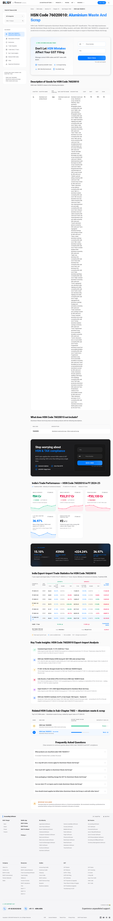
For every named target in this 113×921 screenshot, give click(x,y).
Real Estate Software (69, 840)
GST (72, 2)
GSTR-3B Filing (67, 875)
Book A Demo (92, 58)
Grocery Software (68, 826)
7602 (53, 97)
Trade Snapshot (12, 46)
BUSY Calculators (25, 883)
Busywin (41, 883)
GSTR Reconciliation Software (95, 837)
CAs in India (42, 875)
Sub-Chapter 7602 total (37, 629)
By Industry (42, 820)
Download (23, 867)
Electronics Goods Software (46, 840)
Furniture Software (44, 848)
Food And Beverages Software (47, 842)
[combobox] (15, 21)
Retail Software (68, 842)
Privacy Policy (71, 917)
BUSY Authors (42, 878)
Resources (24, 863)
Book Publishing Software (46, 829)
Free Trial (101, 2)
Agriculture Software (44, 824)
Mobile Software (68, 829)
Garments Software (44, 850)
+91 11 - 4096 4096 (35, 909)
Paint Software (67, 832)
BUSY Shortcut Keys (44, 880)
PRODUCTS (58, 2)
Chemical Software (44, 832)
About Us (5, 867)
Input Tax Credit (92, 878)
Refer (4, 880)
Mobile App (24, 820)
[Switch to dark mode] (108, 2)
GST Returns (67, 870)
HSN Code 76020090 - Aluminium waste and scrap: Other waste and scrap (13, 79)
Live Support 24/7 (9, 904)
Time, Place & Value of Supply (71, 883)
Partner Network (7, 878)
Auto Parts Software (44, 826)
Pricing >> (23, 835)
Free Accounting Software (27, 872)
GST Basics (66, 867)
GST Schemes (67, 878)
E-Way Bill (90, 875)
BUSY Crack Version (82, 917)
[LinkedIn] (100, 917)
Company (5, 863)
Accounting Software (10, 816)
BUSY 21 (23, 894)
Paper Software (68, 834)
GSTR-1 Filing (67, 872)
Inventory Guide (43, 870)
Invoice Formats (25, 880)
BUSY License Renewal (27, 870)
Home (32, 9)
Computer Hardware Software (47, 834)
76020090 (36, 431)
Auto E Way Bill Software (94, 832)
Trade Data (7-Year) (13, 49)
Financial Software (93, 829)
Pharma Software (68, 837)
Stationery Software (69, 845)
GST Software (91, 826)
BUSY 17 (23, 888)
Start (5, 824)
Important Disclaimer (14, 64)
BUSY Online (24, 823)
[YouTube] (103, 917)
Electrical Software (44, 837)
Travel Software (68, 848)
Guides (41, 863)
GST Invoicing (91, 870)
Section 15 (48, 9)
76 (33, 97)
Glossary (41, 872)
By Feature (91, 820)
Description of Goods (14, 38)
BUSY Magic (6, 820)
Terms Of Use (63, 917)
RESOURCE (80, 2)
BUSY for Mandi (25, 829)
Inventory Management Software (96, 842)
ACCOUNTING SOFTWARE (46, 2)
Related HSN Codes (13, 57)
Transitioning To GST (69, 888)
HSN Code (90, 880)
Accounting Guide (43, 867)
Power (5, 829)
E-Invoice (90, 872)
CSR (45, 917)
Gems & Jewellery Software (71, 824)
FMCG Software (43, 845)
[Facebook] (106, 917)
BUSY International (7, 875)
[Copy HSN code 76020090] (41, 431)
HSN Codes (39, 9)
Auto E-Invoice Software (94, 834)
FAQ (22, 886)
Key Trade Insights (13, 53)
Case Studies (24, 875)
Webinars (23, 878)
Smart (5, 826)
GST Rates (90, 867)
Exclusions (11, 42)
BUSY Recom (24, 826)
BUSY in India (6, 872)
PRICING (67, 2)
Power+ (6, 832)
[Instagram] (109, 917)
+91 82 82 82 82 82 (14, 909)
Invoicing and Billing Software (95, 840)
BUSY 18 (23, 891)
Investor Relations (53, 917)
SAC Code (90, 883)
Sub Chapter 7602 (66, 9)
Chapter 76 (56, 9)
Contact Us (5, 870)
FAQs (9, 60)
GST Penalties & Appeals (70, 886)
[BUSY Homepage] (14, 2)
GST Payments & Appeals (70, 880)
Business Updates (43, 886)
